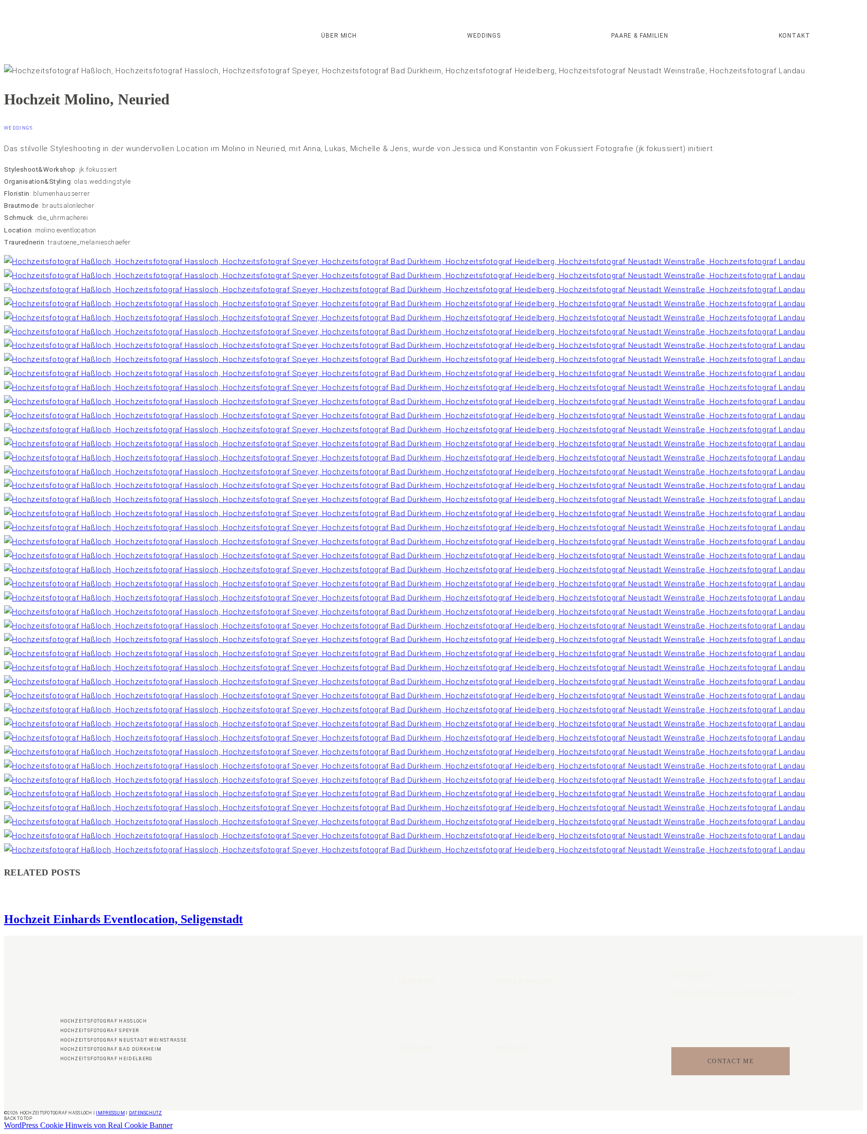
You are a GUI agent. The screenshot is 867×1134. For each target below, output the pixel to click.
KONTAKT (794, 36)
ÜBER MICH (339, 36)
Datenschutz (145, 1112)
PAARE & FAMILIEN (639, 36)
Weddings (18, 128)
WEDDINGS (484, 36)
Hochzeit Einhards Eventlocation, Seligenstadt (123, 919)
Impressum (110, 1112)
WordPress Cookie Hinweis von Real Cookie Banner (88, 1125)
